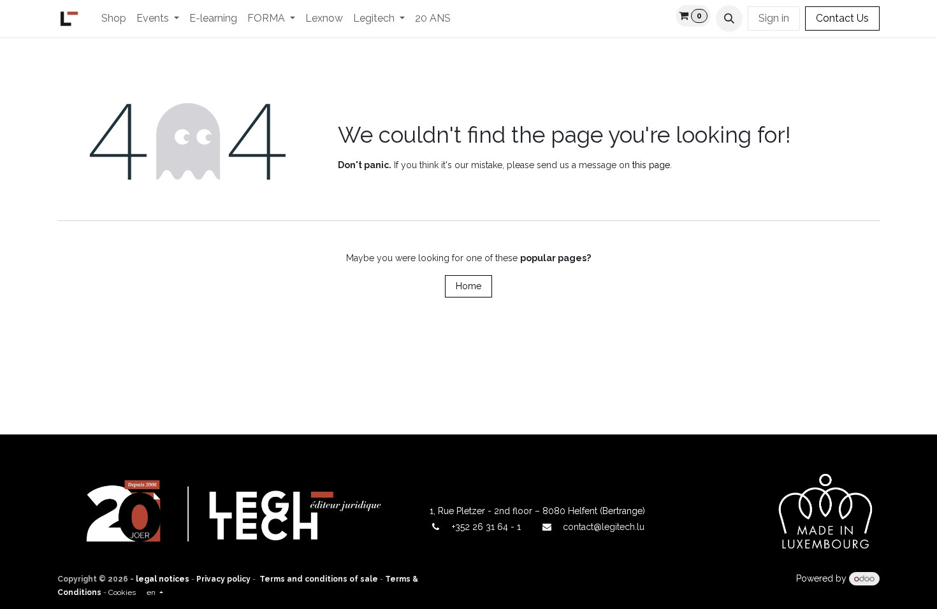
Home (468, 286)
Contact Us (842, 18)
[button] (729, 18)
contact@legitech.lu (603, 527)
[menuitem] (113, 18)
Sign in (774, 18)
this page (651, 165)
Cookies (122, 592)
